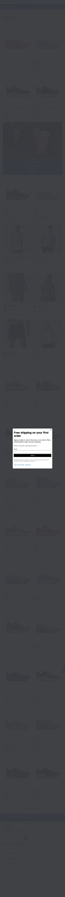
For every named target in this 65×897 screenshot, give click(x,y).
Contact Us (28, 464)
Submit (32, 455)
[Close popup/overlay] (51, 430)
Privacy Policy (21, 464)
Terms (15, 464)
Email (15, 449)
